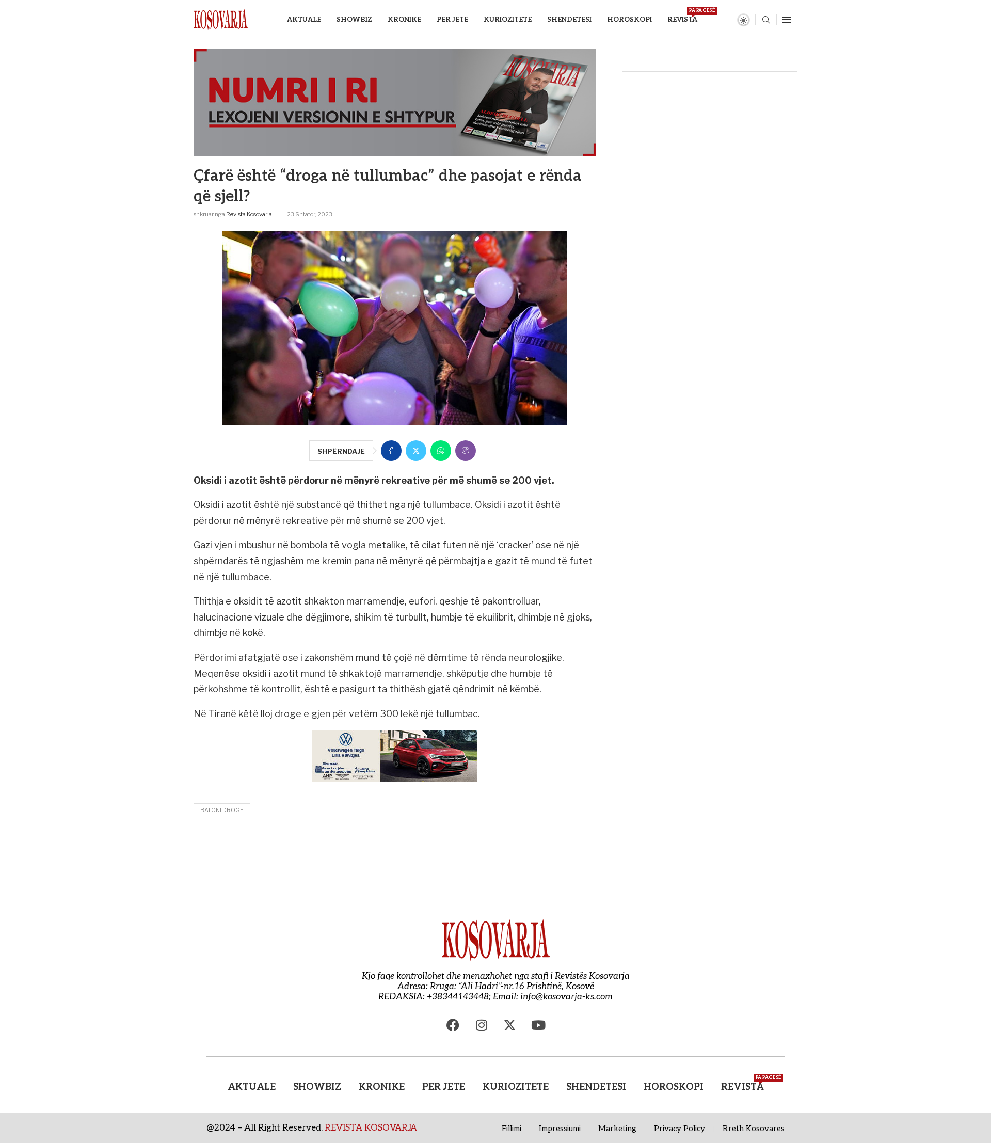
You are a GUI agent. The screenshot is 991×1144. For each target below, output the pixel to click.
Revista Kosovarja (249, 214)
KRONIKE (404, 19)
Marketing (617, 1128)
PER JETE (452, 19)
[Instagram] (481, 1025)
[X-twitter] (510, 1025)
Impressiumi (560, 1128)
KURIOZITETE (508, 19)
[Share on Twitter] (416, 450)
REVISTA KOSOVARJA (371, 1128)
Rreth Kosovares (754, 1128)
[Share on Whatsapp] (440, 450)
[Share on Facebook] (391, 450)
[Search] (766, 20)
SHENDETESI (569, 19)
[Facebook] (453, 1025)
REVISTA (682, 16)
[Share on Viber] (465, 450)
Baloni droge (222, 810)
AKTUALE (304, 19)
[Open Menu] (786, 19)
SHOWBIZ (354, 19)
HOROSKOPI (629, 19)
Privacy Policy (679, 1128)
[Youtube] (538, 1025)
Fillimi (511, 1128)
